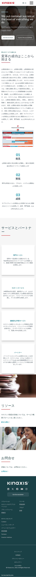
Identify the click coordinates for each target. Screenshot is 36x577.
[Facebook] (17, 489)
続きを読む (5, 422)
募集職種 (4, 531)
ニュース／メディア (7, 525)
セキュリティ (18, 562)
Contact (3, 521)
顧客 (20, 510)
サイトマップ (18, 551)
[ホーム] (18, 483)
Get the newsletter (18, 494)
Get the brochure (8, 37)
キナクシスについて (6, 518)
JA (25, 3)
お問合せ (4, 471)
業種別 (3, 512)
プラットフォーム (7, 509)
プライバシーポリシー (18, 558)
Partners (4, 534)
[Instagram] (26, 489)
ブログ (21, 507)
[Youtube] (22, 489)
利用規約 (18, 555)
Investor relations (6, 537)
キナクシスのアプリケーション (8, 505)
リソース (21, 501)
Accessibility (18, 565)
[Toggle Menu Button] (31, 3)
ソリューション (5, 501)
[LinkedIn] (8, 489)
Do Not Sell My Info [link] (7, 575)
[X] (13, 489)
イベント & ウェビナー (8, 528)
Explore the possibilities (25, 37)
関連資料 (22, 504)
